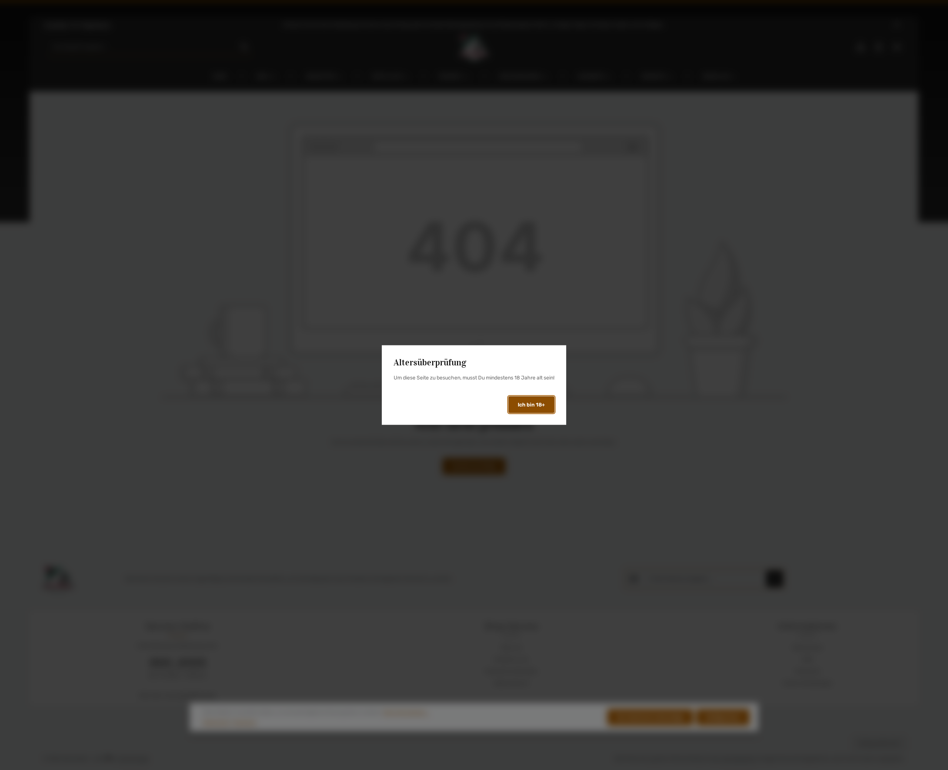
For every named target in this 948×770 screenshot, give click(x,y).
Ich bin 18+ (531, 404)
